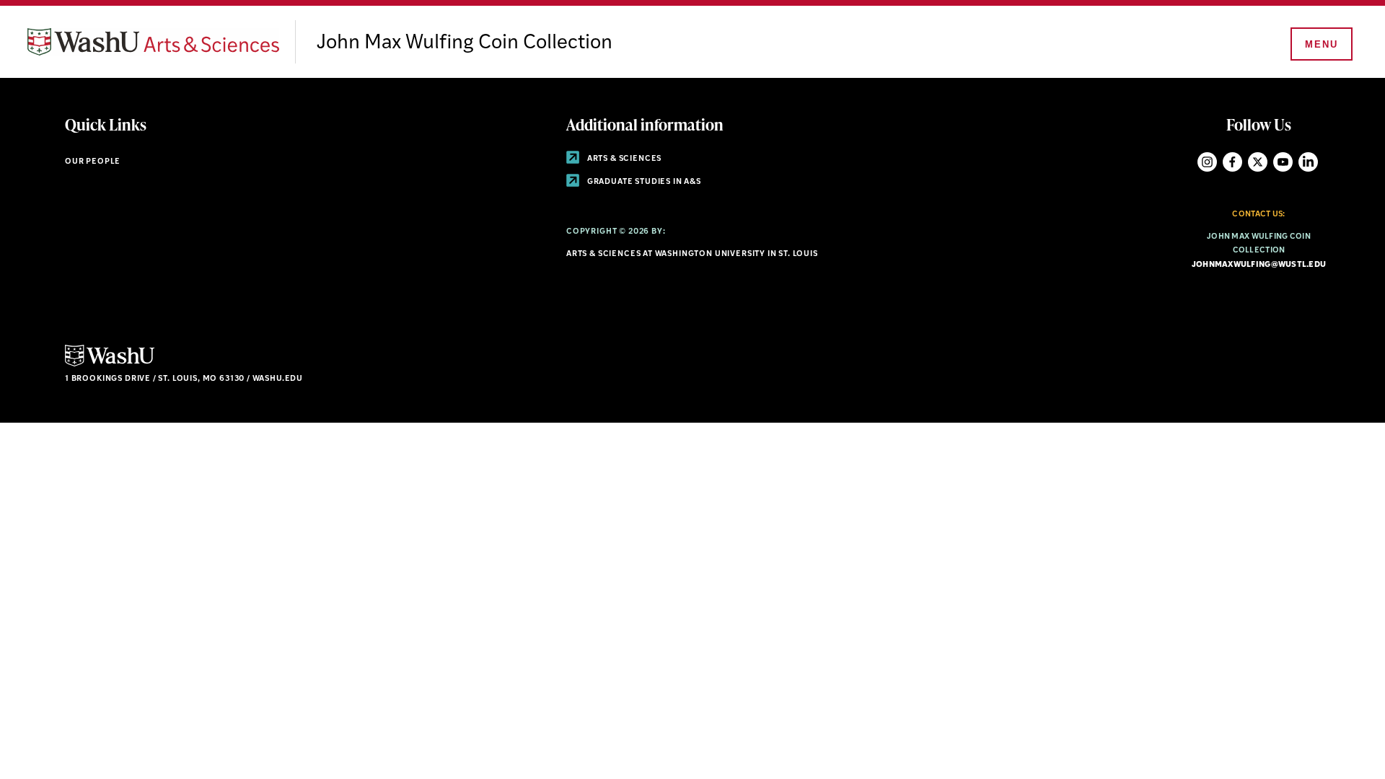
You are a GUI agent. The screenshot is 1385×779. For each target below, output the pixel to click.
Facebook (1232, 162)
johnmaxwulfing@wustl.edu (1259, 265)
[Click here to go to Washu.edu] (109, 365)
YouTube (1283, 162)
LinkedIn (1308, 162)
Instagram (1207, 162)
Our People (92, 162)
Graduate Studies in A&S (643, 182)
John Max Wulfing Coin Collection (464, 43)
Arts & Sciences (623, 159)
